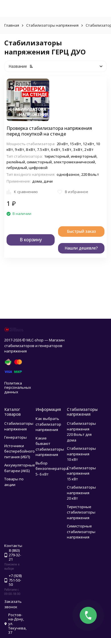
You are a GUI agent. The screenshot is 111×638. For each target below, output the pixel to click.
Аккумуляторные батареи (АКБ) (19, 467)
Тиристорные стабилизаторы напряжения (81, 512)
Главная (11, 25)
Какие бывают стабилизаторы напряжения (50, 446)
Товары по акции (14, 481)
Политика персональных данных (17, 387)
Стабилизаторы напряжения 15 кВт (81, 473)
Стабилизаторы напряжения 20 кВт (81, 493)
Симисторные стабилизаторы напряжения (81, 531)
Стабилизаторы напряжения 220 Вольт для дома (81, 432)
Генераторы (15, 437)
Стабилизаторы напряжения (52, 25)
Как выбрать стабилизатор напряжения (48, 424)
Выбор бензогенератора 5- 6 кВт (52, 468)
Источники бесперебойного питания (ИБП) (19, 451)
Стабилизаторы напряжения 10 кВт (81, 454)
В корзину (31, 239)
